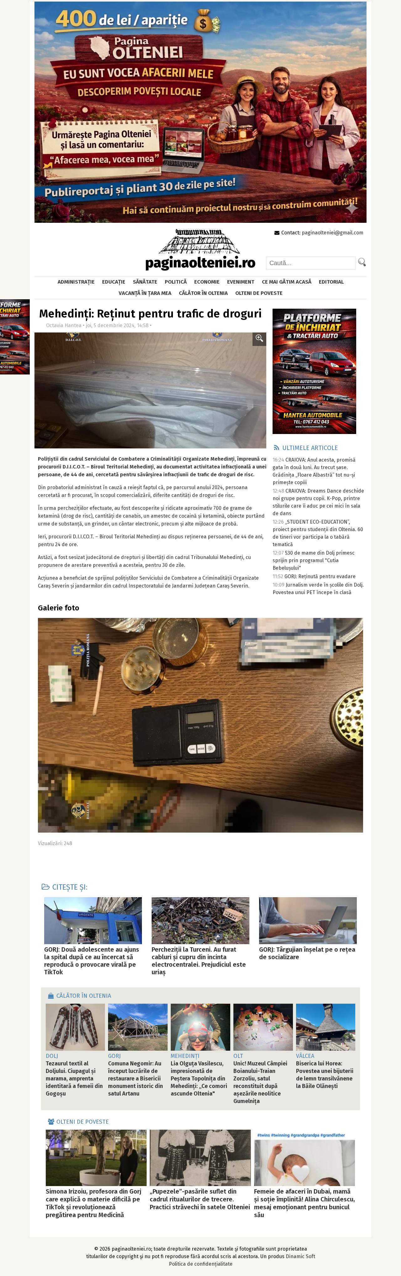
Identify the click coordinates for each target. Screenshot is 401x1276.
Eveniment (240, 282)
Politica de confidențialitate (200, 1264)
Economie (207, 282)
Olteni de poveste (259, 293)
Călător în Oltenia (203, 293)
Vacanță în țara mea (145, 293)
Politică (176, 282)
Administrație (76, 282)
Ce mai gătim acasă (286, 282)
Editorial (331, 282)
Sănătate (145, 282)
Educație (113, 282)
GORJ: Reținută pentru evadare (320, 576)
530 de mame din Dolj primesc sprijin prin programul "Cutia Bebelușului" (314, 560)
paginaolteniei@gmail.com (332, 233)
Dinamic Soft (300, 1256)
